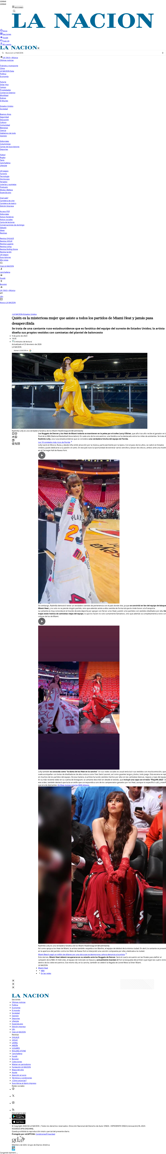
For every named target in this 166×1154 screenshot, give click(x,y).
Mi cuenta (7, 44)
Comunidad (5, 125)
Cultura (3, 122)
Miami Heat (43, 968)
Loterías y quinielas (8, 184)
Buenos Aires (5, 114)
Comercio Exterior (7, 92)
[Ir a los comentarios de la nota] (16, 433)
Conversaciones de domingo (12, 225)
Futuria (3, 82)
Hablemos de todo (8, 133)
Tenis (2, 160)
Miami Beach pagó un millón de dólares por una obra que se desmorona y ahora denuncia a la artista (81, 954)
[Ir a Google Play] (18, 1118)
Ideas (2, 230)
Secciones (7, 34)
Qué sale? (4, 198)
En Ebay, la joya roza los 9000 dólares (73, 785)
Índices (3, 98)
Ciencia (3, 130)
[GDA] (18, 1142)
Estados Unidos (6, 106)
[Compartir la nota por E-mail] (18, 443)
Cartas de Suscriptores (9, 146)
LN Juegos (4, 171)
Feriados (3, 182)
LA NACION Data (7, 71)
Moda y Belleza (6, 190)
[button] (83, 175)
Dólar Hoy (4, 84)
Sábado (3, 227)
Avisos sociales (6, 219)
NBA (42, 970)
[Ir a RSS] (13, 1110)
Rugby (2, 157)
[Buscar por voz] (162, 53)
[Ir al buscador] (14, 11)
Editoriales (4, 141)
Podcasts (4, 187)
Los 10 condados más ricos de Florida (54, 442)
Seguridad (4, 117)
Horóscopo (5, 179)
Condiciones (41, 1134)
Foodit (5, 37)
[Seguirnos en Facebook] (13, 1089)
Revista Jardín (6, 252)
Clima (2, 68)
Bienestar (4, 128)
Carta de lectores (7, 222)
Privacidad (50, 1134)
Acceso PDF (5, 211)
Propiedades (5, 90)
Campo (3, 87)
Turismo (3, 173)
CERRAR (3, 1)
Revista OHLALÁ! (7, 238)
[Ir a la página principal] (83, 27)
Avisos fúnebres (7, 217)
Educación (4, 119)
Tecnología (4, 176)
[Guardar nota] (13, 433)
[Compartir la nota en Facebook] (13, 443)
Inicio (5, 31)
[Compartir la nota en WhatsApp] (16, 437)
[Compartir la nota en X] (16, 443)
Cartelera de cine (7, 200)
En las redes (46, 973)
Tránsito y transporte (9, 65)
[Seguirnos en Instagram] (13, 1103)
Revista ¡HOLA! (6, 241)
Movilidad (4, 95)
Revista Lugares (6, 244)
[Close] (13, 980)
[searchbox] (82, 53)
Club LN (6, 41)
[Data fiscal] (13, 1150)
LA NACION (17, 314)
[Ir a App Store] (18, 1123)
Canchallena (5, 163)
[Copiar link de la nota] (13, 440)
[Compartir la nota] (13, 437)
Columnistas (5, 144)
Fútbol (2, 155)
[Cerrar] (38, 48)
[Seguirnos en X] (13, 1096)
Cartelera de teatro (8, 203)
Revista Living (6, 246)
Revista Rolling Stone (9, 249)
